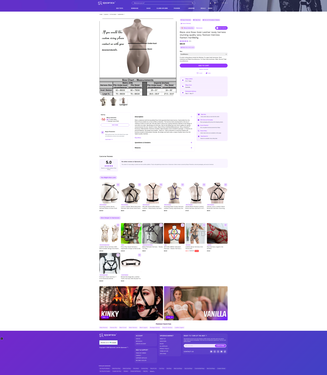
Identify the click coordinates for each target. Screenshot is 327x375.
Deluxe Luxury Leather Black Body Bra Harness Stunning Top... (216, 208)
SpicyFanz (163, 353)
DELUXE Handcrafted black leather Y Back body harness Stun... (151, 208)
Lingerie (191, 8)
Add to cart (203, 65)
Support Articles (141, 358)
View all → (152, 371)
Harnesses (120, 14)
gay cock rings (188, 368)
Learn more (108, 139)
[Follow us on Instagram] (214, 351)
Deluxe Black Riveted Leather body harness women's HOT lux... (194, 208)
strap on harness (167, 327)
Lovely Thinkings (124, 274)
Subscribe (220, 345)
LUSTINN (209, 244)
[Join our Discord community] (211, 351)
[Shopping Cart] (215, 3)
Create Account (141, 343)
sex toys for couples (105, 371)
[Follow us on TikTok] (225, 351)
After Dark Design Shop (104, 244)
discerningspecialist (103, 274)
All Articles (164, 346)
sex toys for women (105, 368)
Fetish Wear (113, 14)
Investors (163, 341)
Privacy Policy (164, 348)
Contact (138, 355)
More (210, 8)
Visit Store (115, 125)
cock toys (161, 368)
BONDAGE (134, 8)
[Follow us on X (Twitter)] (218, 351)
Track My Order (141, 353)
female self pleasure (136, 371)
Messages (139, 341)
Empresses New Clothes (147, 244)
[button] (173, 57)
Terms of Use (164, 351)
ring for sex (153, 368)
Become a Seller (141, 360)
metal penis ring (116, 368)
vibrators (126, 371)
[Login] (210, 3)
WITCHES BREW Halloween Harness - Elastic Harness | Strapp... (172, 248)
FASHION (177, 8)
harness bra (113, 327)
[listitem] (131, 303)
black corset (123, 327)
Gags (148, 8)
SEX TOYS (119, 8)
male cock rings (178, 368)
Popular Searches (105, 366)
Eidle (165, 244)
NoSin (122, 244)
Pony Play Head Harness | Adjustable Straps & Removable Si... (131, 248)
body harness (103, 327)
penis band (136, 368)
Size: (181, 51)
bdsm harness (133, 327)
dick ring (169, 368)
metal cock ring (127, 368)
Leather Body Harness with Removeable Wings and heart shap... (109, 248)
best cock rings (211, 368)
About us (163, 338)
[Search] (192, 3)
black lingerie (143, 327)
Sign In (138, 338)
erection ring (144, 368)
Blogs (162, 343)
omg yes (145, 371)
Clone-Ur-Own (162, 8)
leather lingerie (179, 327)
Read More (138, 137)
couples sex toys (117, 371)
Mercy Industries (189, 28)
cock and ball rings (199, 368)
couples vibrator (221, 368)
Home (101, 14)
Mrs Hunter (188, 244)
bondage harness (155, 327)
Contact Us (189, 351)
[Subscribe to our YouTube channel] (221, 351)
